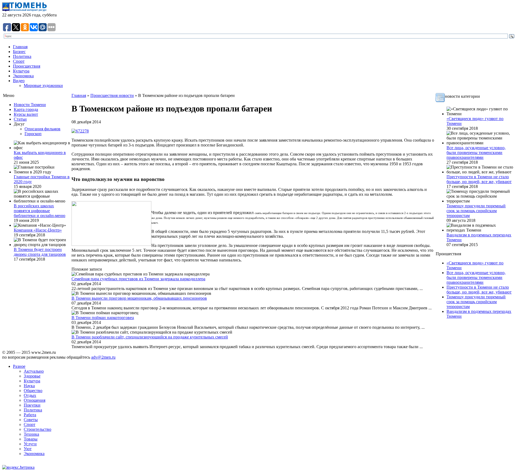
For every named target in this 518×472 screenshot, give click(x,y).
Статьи (20, 119)
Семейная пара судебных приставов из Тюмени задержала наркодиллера (138, 279)
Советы (31, 419)
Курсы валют (26, 114)
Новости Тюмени (30, 104)
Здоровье (32, 376)
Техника (31, 434)
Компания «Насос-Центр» (38, 230)
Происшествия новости (112, 95)
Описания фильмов (42, 129)
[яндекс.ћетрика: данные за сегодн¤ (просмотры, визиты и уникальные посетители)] (18, 467)
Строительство (37, 429)
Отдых (30, 395)
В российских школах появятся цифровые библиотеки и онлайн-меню (39, 211)
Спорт (19, 61)
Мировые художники (43, 85)
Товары (31, 439)
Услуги (30, 444)
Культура (21, 71)
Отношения (34, 400)
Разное (19, 366)
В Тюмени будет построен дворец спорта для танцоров (40, 252)
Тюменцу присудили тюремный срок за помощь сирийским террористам (476, 211)
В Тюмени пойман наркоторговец (102, 317)
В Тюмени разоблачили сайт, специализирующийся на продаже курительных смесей (149, 337)
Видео (19, 80)
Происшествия (26, 66)
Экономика (23, 76)
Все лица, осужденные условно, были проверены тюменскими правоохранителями (476, 152)
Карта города (26, 109)
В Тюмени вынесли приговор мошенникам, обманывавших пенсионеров (139, 298)
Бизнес (19, 51)
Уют (28, 448)
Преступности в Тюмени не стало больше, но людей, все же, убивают (479, 179)
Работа (30, 414)
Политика (22, 56)
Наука (29, 385)
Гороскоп (33, 133)
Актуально (34, 371)
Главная (20, 46)
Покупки (32, 405)
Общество (33, 390)
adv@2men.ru (103, 357)
